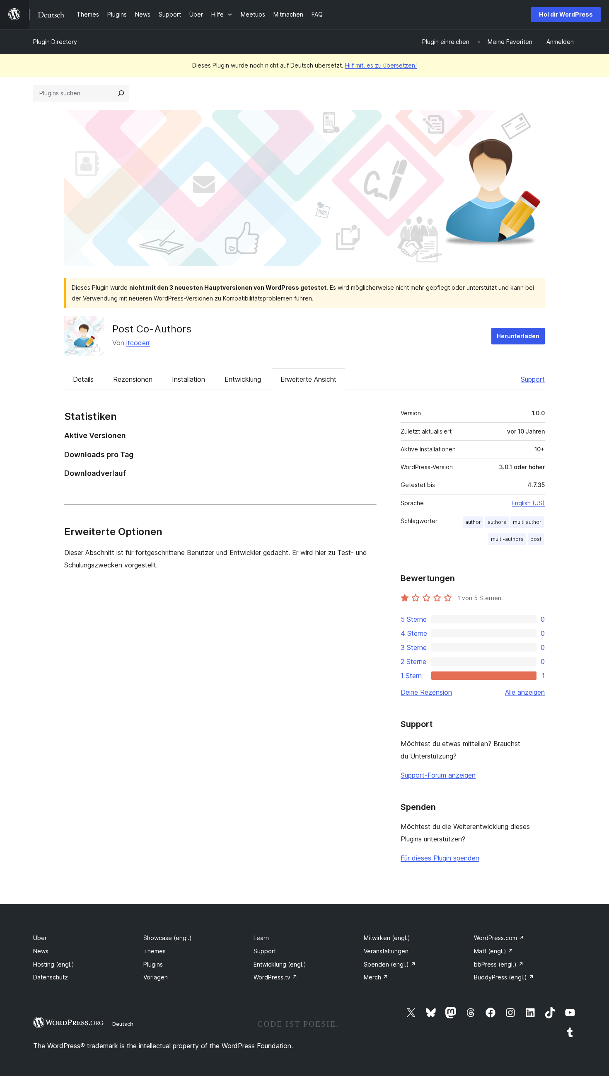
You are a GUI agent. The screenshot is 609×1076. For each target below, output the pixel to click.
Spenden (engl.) (390, 964)
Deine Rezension (426, 692)
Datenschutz (50, 977)
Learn (261, 937)
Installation (188, 379)
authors (497, 522)
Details (83, 379)
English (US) (528, 502)
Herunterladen (518, 335)
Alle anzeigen (525, 692)
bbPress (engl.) (499, 964)
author (473, 522)
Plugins (153, 964)
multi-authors (507, 539)
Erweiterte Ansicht (308, 379)
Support (533, 379)
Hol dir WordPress (566, 14)
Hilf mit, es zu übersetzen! (381, 65)
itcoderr (138, 343)
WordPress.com (499, 937)
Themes (154, 951)
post (535, 539)
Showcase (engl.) (167, 937)
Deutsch (122, 1023)
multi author (527, 522)
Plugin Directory (55, 41)
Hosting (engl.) (53, 964)
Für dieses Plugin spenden (440, 858)
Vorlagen (155, 977)
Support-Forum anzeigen (438, 775)
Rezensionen (132, 379)
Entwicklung (243, 379)
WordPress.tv (275, 977)
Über (40, 937)
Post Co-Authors (151, 329)
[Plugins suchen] (121, 93)
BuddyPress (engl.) (504, 977)
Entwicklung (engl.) (280, 964)
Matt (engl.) (493, 951)
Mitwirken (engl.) (387, 937)
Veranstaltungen (386, 951)
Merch (376, 977)
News (40, 951)
